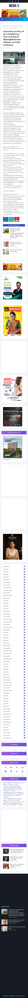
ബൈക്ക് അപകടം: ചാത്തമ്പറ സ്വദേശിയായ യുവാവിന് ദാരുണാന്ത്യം (16, 858)
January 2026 (14, 585)
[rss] (16, 767)
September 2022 (14, 690)
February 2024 (14, 645)
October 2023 (14, 656)
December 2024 (14, 619)
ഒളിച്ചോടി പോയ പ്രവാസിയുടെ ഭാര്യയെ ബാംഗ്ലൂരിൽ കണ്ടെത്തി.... (17, 866)
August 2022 (14, 693)
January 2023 (14, 680)
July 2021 (14, 727)
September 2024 (14, 627)
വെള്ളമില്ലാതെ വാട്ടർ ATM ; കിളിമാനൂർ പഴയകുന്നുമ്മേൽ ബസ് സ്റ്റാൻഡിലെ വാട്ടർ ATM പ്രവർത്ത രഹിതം (13, 793)
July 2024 (14, 632)
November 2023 (14, 653)
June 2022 (14, 698)
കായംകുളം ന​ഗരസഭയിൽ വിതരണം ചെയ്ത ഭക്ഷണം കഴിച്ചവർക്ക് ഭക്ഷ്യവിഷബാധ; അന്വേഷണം (14, 803)
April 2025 (14, 609)
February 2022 (14, 709)
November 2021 (14, 717)
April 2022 (14, 703)
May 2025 (14, 606)
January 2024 (14, 648)
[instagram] (16, 1)
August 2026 (14, 566)
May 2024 (14, 638)
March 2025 (14, 611)
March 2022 (14, 706)
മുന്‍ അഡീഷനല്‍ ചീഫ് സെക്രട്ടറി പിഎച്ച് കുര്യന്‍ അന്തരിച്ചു (16, 243)
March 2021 (14, 730)
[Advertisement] (14, 357)
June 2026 (14, 572)
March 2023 (14, 674)
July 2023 (14, 664)
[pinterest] (18, 1)
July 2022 (14, 696)
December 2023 (14, 651)
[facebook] (9, 1)
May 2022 (14, 701)
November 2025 (14, 590)
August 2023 (14, 661)
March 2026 (14, 580)
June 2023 (14, 667)
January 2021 (14, 735)
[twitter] (12, 1)
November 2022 (14, 685)
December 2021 (14, 714)
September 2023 (14, 659)
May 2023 (14, 669)
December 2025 (14, 587)
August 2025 (14, 598)
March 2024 (14, 643)
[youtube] (22, 771)
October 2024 (14, 624)
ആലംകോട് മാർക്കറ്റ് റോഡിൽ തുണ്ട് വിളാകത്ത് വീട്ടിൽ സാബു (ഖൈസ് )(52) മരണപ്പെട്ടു (17, 851)
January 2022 (14, 711)
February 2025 (14, 614)
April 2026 (14, 577)
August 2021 (14, 725)
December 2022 (14, 682)
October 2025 (14, 593)
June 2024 (14, 635)
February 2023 (14, 677)
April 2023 (14, 672)
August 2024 (14, 630)
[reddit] (5, 771)
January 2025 (14, 616)
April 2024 (14, 640)
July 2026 (14, 569)
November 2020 (14, 738)
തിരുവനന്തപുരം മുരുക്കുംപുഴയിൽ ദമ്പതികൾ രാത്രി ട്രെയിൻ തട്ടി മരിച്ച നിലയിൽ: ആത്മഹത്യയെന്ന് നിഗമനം (12, 787)
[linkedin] (22, 767)
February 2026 (14, 582)
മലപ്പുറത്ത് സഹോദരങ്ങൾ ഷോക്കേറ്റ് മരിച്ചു (16, 250)
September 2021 (14, 722)
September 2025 (14, 595)
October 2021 (14, 719)
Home (4, 25)
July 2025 (14, 601)
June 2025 (14, 603)
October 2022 (14, 688)
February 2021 (14, 732)
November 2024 (14, 622)
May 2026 (14, 574)
